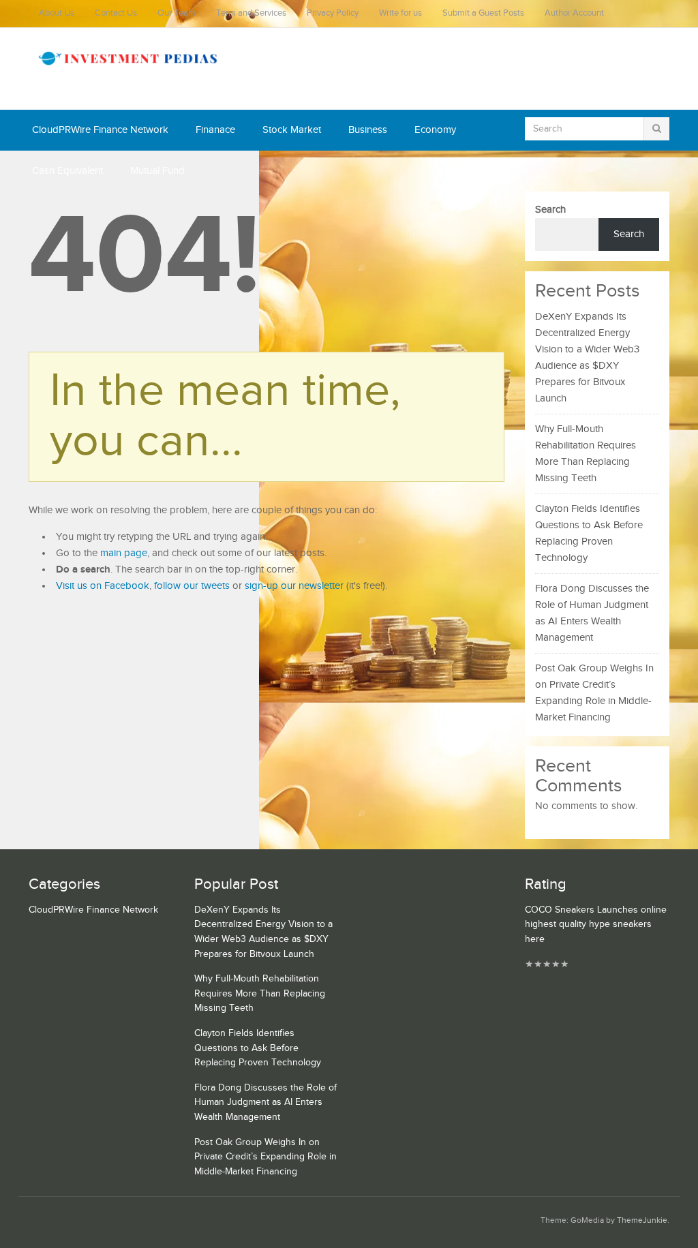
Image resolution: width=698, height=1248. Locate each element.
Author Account (574, 13)
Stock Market (291, 130)
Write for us (400, 13)
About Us (56, 13)
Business (367, 130)
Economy (435, 130)
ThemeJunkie (642, 1220)
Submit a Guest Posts (483, 13)
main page (123, 553)
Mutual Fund (157, 171)
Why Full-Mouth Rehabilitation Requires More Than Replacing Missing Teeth (259, 993)
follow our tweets (192, 586)
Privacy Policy (333, 13)
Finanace (215, 130)
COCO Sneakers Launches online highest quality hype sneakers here (596, 924)
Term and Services (251, 13)
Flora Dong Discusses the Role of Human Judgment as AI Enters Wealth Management (265, 1102)
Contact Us (116, 13)
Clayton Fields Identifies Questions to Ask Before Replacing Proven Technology (257, 1048)
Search (550, 209)
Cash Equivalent (67, 171)
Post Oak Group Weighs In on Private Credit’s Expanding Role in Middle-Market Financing (265, 1157)
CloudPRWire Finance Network (100, 130)
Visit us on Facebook (102, 586)
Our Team (176, 13)
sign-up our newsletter (294, 586)
